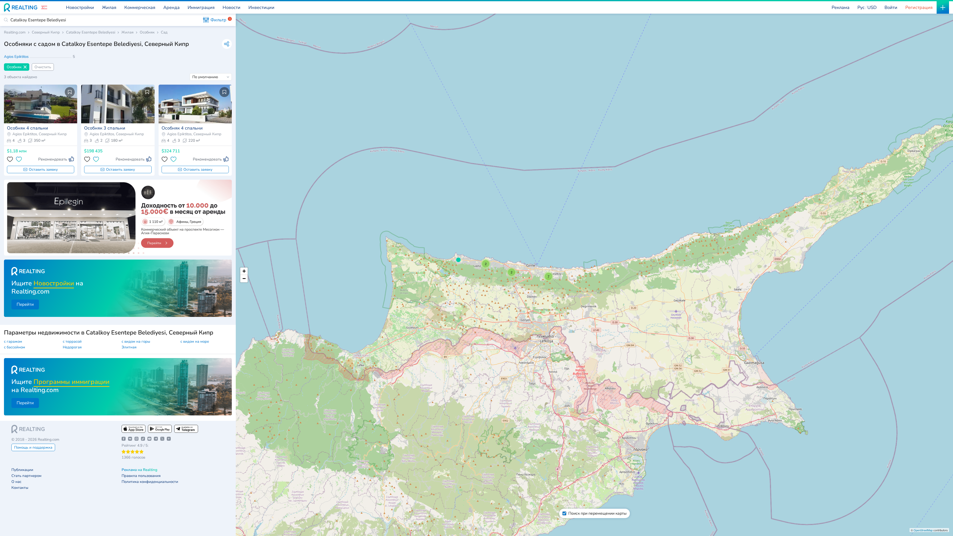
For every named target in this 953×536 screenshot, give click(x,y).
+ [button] (244, 271)
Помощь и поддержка (33, 447)
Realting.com (15, 32)
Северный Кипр (46, 32)
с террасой (72, 341)
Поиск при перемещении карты (597, 513)
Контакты (19, 487)
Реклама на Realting (139, 470)
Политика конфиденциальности (150, 481)
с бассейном (14, 347)
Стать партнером (26, 475)
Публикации (22, 470)
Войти (891, 7)
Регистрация (919, 7)
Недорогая (72, 347)
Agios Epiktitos (17, 56)
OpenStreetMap (923, 530)
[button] (44, 7)
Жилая (127, 32)
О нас (16, 481)
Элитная (129, 347)
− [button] (244, 278)
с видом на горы (136, 341)
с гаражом (13, 341)
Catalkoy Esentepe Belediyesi (90, 32)
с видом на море (194, 341)
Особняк (147, 32)
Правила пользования (141, 475)
